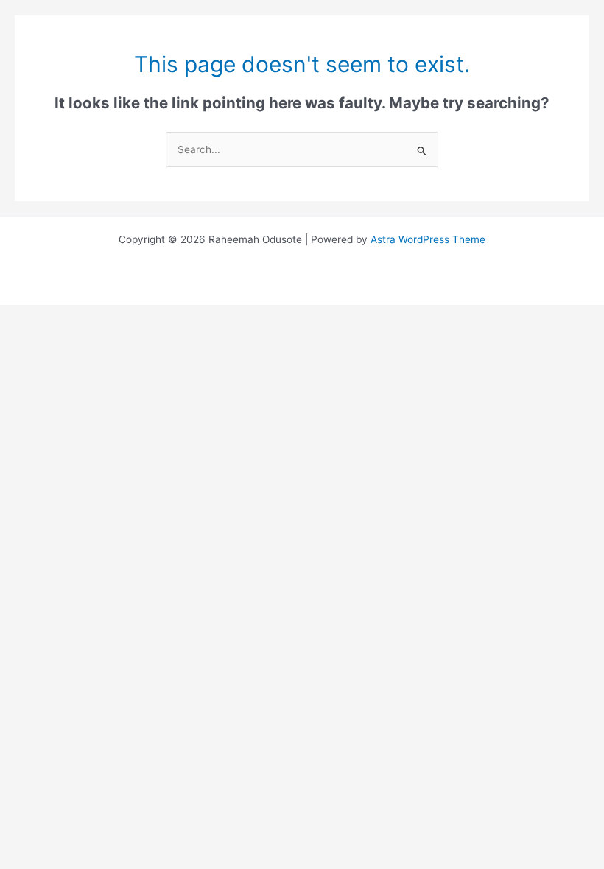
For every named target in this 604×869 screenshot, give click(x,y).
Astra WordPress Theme (428, 239)
